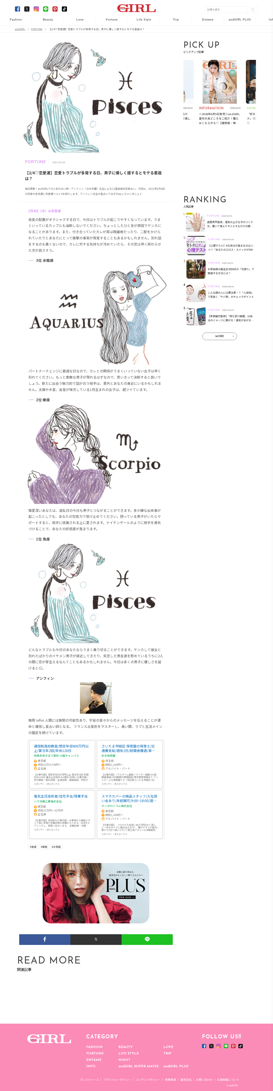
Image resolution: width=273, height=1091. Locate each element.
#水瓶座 (56, 846)
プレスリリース (89, 1079)
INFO (91, 1066)
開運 (109, 22)
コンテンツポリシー (147, 1079)
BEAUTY (125, 1047)
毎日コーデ (13, 22)
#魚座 (33, 846)
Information (237, 46)
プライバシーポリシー (117, 1079)
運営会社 (186, 1079)
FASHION (94, 1047)
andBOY (205, 22)
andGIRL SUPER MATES (138, 1066)
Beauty (48, 19)
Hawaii (173, 22)
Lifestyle (237, 38)
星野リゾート (173, 30)
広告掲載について (228, 1079)
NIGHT (124, 1060)
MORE (219, 336)
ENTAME (94, 1060)
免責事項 (170, 1079)
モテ (77, 30)
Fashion (237, 22)
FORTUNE (95, 1053)
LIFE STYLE (128, 1053)
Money (141, 22)
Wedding (77, 22)
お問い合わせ (204, 1079)
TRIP (167, 1053)
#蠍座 (44, 846)
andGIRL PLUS (175, 1066)
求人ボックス (53, 783)
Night (77, 38)
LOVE (168, 1047)
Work (141, 30)
